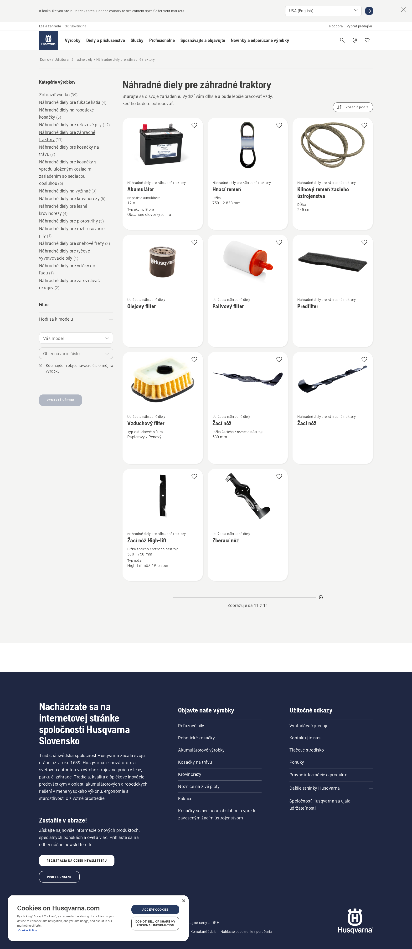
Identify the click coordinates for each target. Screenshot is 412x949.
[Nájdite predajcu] (354, 40)
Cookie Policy (27, 930)
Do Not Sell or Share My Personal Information (155, 923)
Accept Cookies (155, 909)
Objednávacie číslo (61, 353)
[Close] (183, 901)
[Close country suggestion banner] (403, 10)
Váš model (53, 338)
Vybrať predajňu (359, 26)
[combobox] (76, 338)
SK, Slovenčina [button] (75, 26)
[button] (72, 40)
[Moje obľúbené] (367, 40)
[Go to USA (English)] (369, 11)
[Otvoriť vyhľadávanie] (342, 40)
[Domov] (48, 40)
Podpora (336, 26)
